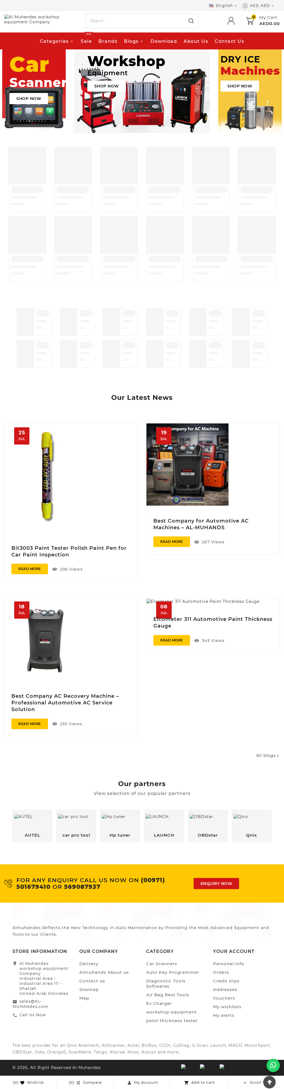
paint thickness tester (172, 1020)
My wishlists (227, 1006)
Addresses (225, 989)
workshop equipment (171, 1012)
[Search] (191, 20)
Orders (221, 972)
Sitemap (89, 989)
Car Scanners (161, 963)
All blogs (268, 755)
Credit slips (226, 980)
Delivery (88, 963)
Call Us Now (32, 1014)
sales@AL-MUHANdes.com (30, 1004)
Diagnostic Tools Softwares (166, 983)
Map (84, 998)
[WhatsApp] (273, 1065)
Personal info (228, 963)
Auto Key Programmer (172, 972)
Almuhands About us (104, 972)
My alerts (223, 1015)
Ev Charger (159, 1003)
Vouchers (224, 998)
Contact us (92, 980)
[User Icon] (236, 21)
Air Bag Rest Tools (167, 994)
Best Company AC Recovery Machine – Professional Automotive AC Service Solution (65, 702)
